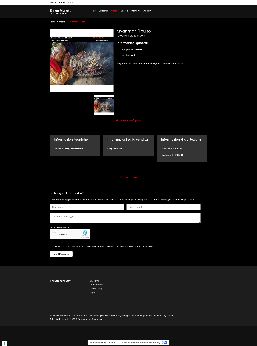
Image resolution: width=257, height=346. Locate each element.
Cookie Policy (96, 288)
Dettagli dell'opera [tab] (129, 120)
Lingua (146, 10)
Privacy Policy (96, 284)
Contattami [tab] (129, 177)
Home (93, 10)
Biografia (103, 10)
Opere (114, 10)
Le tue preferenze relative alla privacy (140, 342)
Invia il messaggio (61, 254)
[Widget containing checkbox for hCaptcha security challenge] (70, 234)
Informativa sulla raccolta (103, 342)
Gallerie (124, 10)
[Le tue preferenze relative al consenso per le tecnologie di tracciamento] (4, 343)
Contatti (135, 10)
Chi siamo (94, 281)
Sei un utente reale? (59, 227)
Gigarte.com (97, 319)
